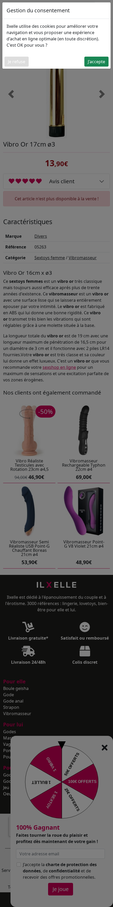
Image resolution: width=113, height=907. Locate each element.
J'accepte (96, 61)
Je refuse (16, 61)
